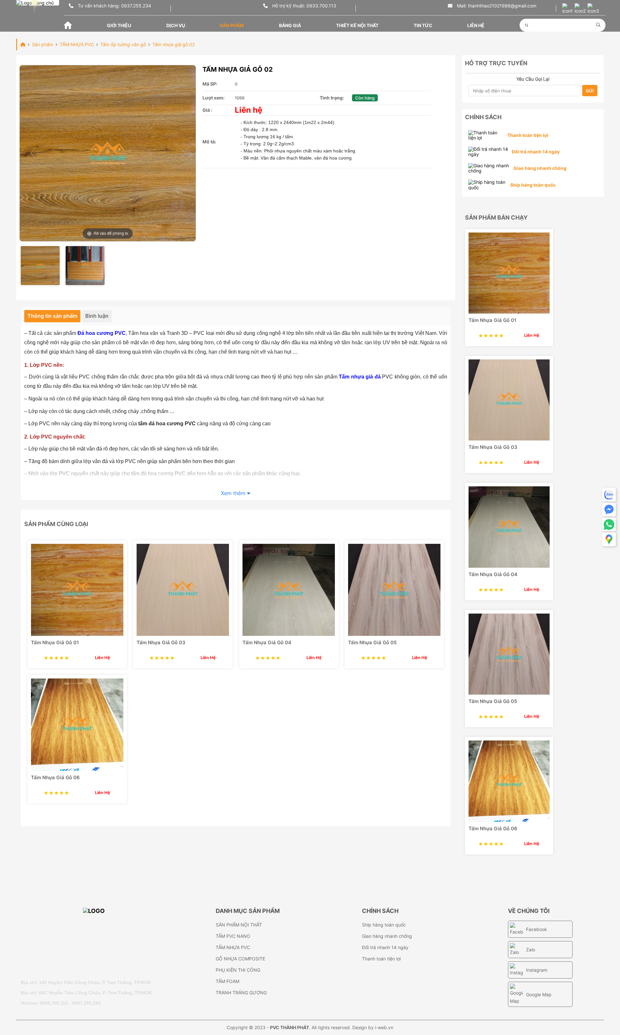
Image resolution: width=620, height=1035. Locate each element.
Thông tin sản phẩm (52, 316)
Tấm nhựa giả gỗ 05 (372, 642)
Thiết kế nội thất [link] (357, 25)
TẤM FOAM (227, 981)
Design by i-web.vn (372, 1027)
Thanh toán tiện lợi (381, 958)
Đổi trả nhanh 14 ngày (385, 947)
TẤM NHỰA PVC (233, 947)
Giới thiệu (119, 25)
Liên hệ (475, 25)
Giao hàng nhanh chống (387, 936)
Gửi (590, 90)
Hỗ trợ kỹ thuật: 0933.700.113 (303, 5)
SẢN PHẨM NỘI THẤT (239, 924)
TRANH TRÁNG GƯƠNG (241, 992)
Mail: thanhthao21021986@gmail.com (496, 5)
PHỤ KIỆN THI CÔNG (238, 970)
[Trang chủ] (68, 24)
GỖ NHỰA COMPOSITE (240, 958)
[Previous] (32, 153)
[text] (560, 25)
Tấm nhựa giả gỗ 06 (55, 777)
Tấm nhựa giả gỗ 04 (267, 642)
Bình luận (96, 316)
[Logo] (115, 940)
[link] (77, 590)
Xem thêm (234, 493)
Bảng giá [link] (290, 25)
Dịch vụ (175, 25)
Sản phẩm (232, 25)
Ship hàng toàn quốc (384, 924)
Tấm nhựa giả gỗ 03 (161, 642)
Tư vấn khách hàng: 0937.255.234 (114, 5)
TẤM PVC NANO (233, 936)
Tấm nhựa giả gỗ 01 (55, 642)
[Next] (182, 153)
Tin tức (423, 25)
